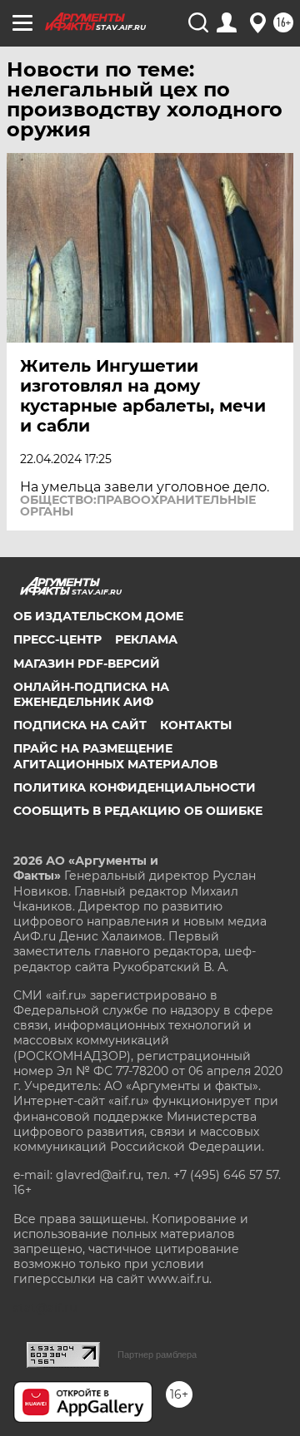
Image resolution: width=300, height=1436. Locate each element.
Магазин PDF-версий (86, 663)
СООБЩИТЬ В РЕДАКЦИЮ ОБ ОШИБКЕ (137, 810)
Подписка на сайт (80, 725)
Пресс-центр (57, 639)
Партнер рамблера (157, 1355)
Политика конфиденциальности (134, 787)
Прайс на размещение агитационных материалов (115, 756)
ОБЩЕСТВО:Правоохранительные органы (138, 505)
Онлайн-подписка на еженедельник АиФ (91, 694)
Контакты (196, 725)
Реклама (146, 639)
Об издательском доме (98, 616)
